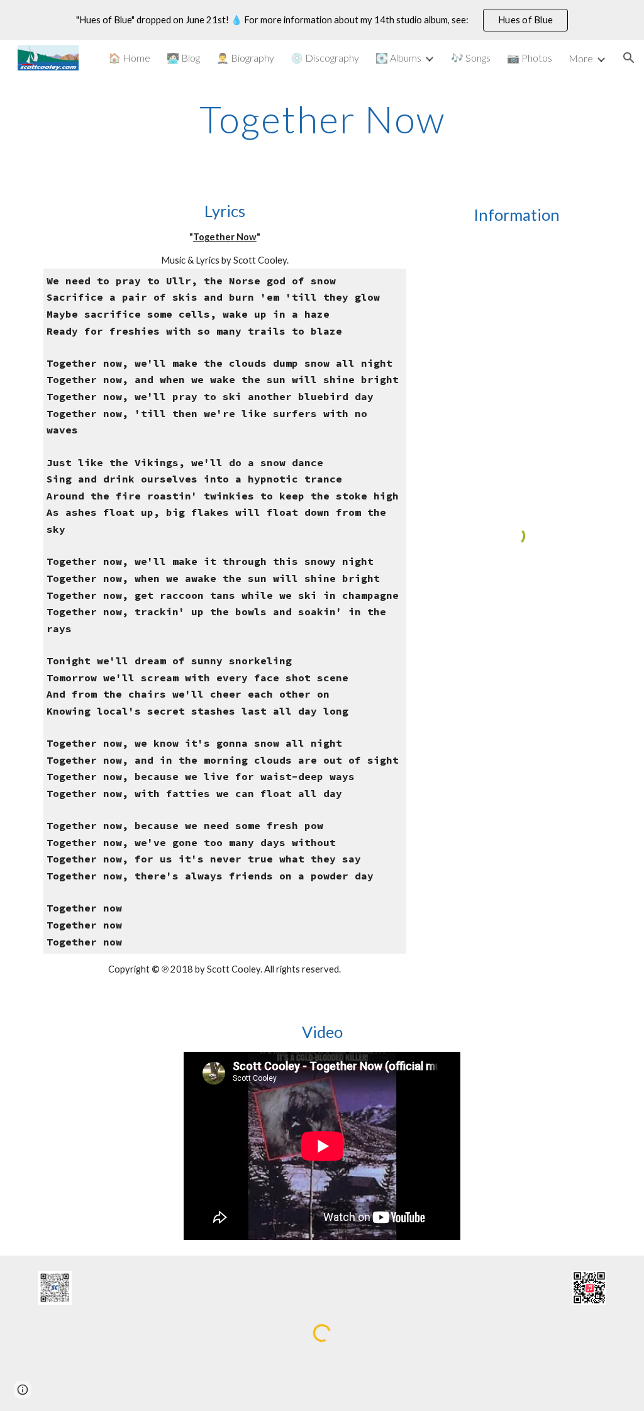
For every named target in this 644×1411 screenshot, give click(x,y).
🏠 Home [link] (129, 58)
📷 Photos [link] (529, 58)
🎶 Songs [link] (471, 58)
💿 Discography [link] (325, 58)
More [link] (581, 58)
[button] (629, 58)
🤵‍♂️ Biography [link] (245, 58)
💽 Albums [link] (398, 58)
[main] (322, 119)
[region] (322, 20)
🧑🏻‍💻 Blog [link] (183, 58)
